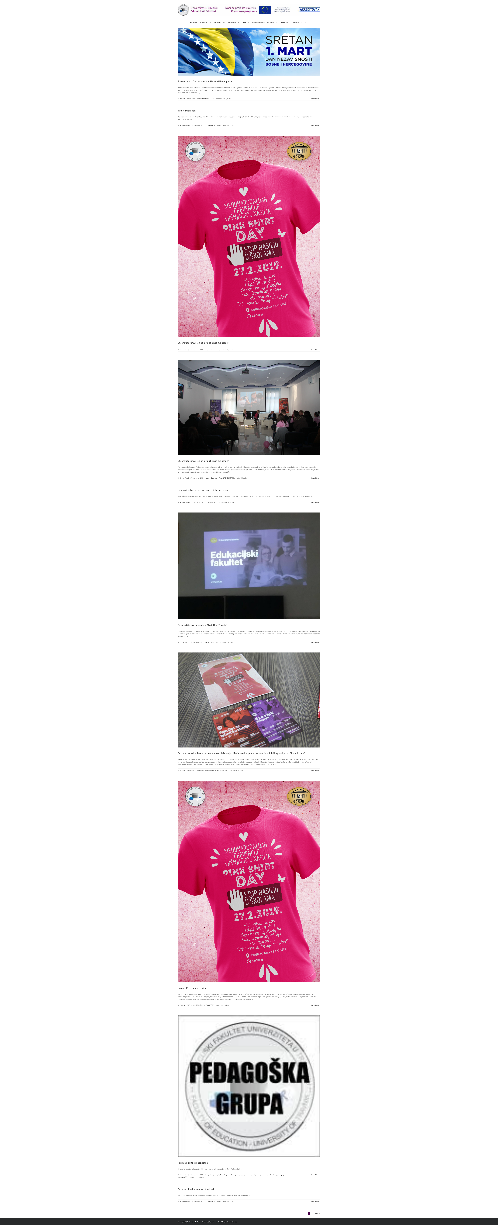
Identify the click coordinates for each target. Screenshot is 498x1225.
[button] (306, 22)
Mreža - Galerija (210, 350)
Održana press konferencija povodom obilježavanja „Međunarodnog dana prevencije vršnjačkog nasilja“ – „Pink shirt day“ (241, 753)
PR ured (182, 98)
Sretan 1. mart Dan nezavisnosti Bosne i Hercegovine (205, 81)
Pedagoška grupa (211, 1175)
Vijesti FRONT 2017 (207, 98)
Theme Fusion (232, 1222)
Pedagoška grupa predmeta (241, 1175)
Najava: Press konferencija (192, 988)
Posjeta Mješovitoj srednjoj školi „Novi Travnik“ (202, 625)
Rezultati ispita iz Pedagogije (193, 1162)
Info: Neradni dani (187, 110)
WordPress (222, 1222)
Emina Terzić (184, 350)
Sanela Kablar (185, 125)
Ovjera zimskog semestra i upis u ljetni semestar (203, 490)
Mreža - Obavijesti (211, 478)
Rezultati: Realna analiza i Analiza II (196, 1189)
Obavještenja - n (212, 125)
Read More (315, 98)
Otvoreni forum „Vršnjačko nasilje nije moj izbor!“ (203, 342)
